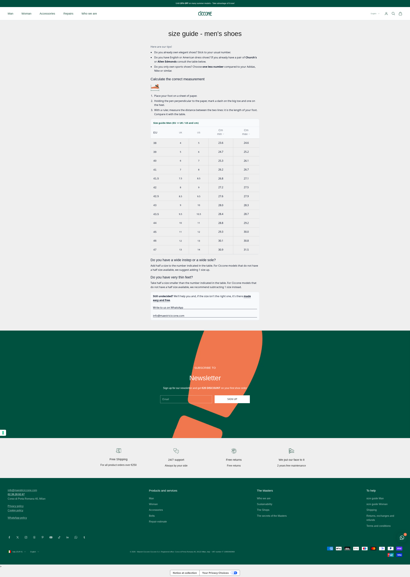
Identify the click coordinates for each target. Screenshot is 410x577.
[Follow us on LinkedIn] (67, 537)
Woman (26, 13)
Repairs (68, 13)
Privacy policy (16, 506)
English (373, 14)
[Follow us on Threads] (34, 537)
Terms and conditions (378, 526)
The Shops (263, 510)
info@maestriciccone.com (168, 315)
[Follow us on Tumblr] (84, 537)
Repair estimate (158, 521)
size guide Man (375, 498)
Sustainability (264, 504)
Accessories (47, 13)
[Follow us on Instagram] (26, 537)
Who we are (89, 13)
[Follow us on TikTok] (59, 537)
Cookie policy (15, 510)
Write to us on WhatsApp (168, 307)
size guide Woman (377, 504)
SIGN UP (232, 399)
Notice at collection (185, 572)
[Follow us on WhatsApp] (76, 537)
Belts (152, 515)
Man (10, 13)
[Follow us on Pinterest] (42, 537)
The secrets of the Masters (272, 515)
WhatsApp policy (17, 517)
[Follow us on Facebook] (9, 537)
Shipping (371, 510)
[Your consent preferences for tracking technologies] (3, 433)
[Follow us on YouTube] (51, 537)
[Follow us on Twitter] (17, 537)
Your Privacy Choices (215, 572)
